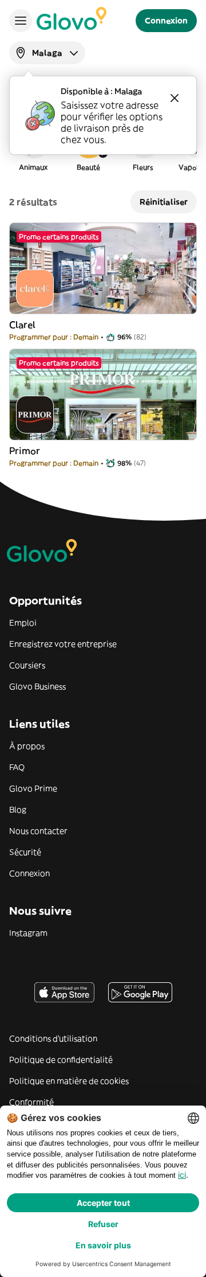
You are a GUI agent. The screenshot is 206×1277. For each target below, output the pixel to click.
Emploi (23, 623)
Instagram (28, 933)
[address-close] (174, 98)
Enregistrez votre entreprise (63, 644)
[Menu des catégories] (20, 20)
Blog (17, 810)
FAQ (17, 767)
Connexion (29, 873)
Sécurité (25, 852)
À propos (27, 746)
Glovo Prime (33, 788)
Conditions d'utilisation (53, 1038)
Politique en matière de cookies (69, 1081)
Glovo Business (37, 686)
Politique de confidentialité (61, 1060)
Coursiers (27, 665)
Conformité (31, 1102)
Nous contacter (38, 831)
